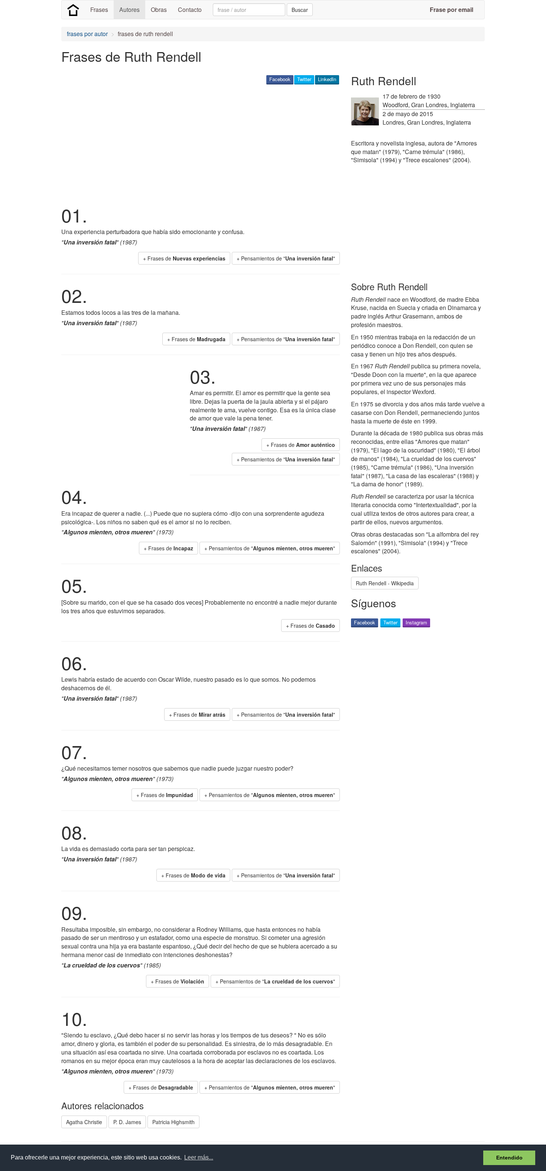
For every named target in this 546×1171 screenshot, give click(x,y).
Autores (129, 9)
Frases (99, 9)
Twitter (304, 79)
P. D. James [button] (127, 1122)
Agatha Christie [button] (84, 1122)
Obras (159, 9)
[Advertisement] (196, 144)
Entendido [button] (509, 1158)
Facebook (279, 79)
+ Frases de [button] (184, 258)
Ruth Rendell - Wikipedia (385, 583)
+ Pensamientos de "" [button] (286, 258)
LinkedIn (327, 79)
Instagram (416, 622)
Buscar (300, 9)
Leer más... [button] (198, 1157)
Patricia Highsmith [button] (173, 1122)
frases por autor (87, 33)
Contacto (190, 9)
